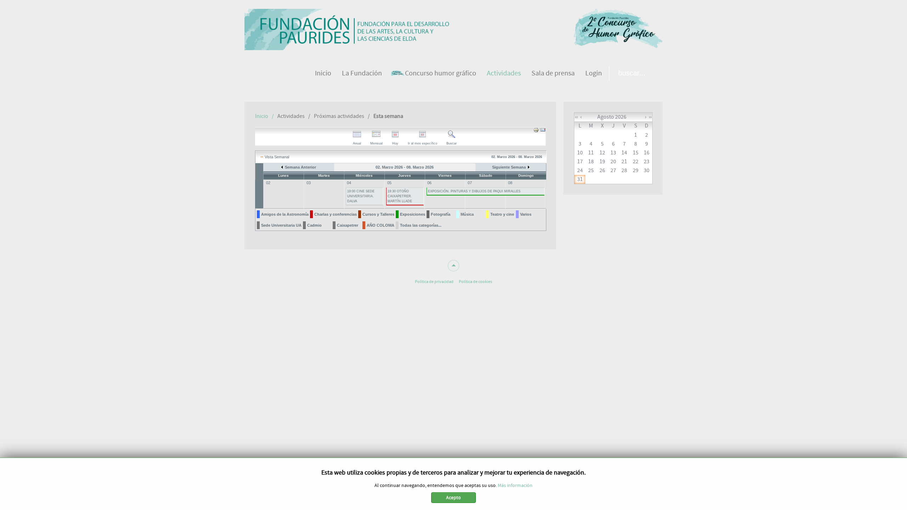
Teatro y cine (502, 214)
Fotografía (440, 214)
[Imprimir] (536, 131)
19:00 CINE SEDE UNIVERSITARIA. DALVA (360, 196)
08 (510, 183)
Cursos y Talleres (378, 214)
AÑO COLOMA (380, 225)
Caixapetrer (347, 225)
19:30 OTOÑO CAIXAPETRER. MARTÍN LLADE (400, 196)
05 (389, 183)
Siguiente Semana (509, 167)
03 (308, 183)
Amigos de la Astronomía (285, 214)
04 (349, 183)
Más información (515, 485)
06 (429, 183)
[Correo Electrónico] (543, 131)
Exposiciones (412, 214)
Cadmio (314, 225)
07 (470, 183)
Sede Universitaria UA (281, 225)
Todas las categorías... (420, 225)
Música (467, 214)
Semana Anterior (300, 167)
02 (268, 183)
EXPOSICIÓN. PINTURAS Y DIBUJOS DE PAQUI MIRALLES (474, 191)
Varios (525, 214)
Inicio (261, 116)
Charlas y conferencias (335, 214)
